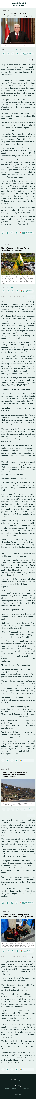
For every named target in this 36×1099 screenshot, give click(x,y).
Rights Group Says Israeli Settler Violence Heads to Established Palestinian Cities (14, 773)
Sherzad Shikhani (16, 48)
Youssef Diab (9, 285)
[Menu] (1, 3)
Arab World (5, 9)
